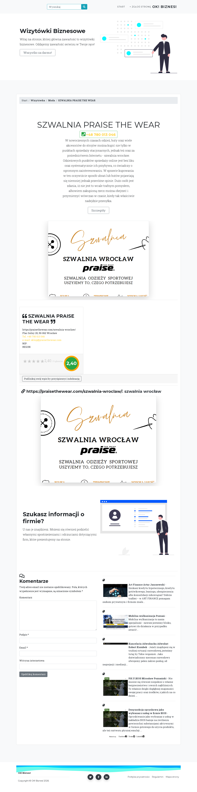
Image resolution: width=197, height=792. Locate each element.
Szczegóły (98, 210)
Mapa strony (172, 777)
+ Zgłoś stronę (140, 6)
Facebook (122, 736)
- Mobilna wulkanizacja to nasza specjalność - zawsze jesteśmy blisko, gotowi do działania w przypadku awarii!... (149, 622)
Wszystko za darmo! (37, 52)
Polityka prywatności (139, 777)
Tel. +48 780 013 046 (33, 336)
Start (121, 6)
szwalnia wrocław (142, 391)
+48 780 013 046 (101, 135)
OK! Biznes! (164, 7)
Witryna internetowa (31, 660)
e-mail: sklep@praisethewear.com (41, 339)
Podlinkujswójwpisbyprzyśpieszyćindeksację (51, 378)
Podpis (24, 634)
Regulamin (157, 777)
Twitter (130, 736)
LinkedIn (139, 736)
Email (23, 647)
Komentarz (25, 597)
